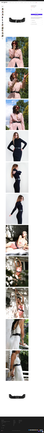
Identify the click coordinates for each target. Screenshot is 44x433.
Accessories (10, 2)
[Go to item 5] (2, 17)
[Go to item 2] (2, 9)
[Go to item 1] (2, 6)
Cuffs (18, 2)
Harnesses (25, 2)
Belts (13, 2)
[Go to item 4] (2, 14)
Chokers (16, 2)
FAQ (13, 425)
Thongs (31, 2)
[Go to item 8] (2, 25)
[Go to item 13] (2, 39)
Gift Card (34, 2)
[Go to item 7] (2, 23)
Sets (28, 2)
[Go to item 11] (2, 33)
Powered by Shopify (18, 430)
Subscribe (3, 425)
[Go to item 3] (2, 12)
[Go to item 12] (2, 36)
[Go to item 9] (2, 28)
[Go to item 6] (2, 20)
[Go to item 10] (2, 31)
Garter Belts (21, 2)
